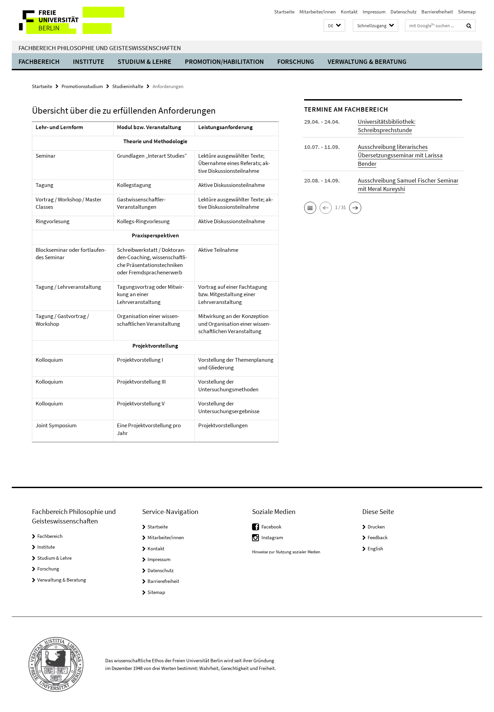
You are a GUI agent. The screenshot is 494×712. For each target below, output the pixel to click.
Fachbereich (38, 61)
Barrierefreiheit (437, 11)
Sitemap (467, 11)
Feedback (377, 537)
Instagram (272, 537)
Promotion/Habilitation (224, 61)
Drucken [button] (376, 526)
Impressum (374, 11)
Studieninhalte (127, 86)
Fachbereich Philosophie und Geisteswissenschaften (99, 48)
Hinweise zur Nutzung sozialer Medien (286, 552)
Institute (88, 61)
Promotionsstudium (82, 86)
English (375, 548)
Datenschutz (403, 11)
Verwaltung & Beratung (367, 61)
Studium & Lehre (144, 61)
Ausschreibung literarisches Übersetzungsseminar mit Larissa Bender (400, 155)
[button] (334, 25)
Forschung (295, 61)
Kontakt (349, 11)
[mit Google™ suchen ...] (469, 25)
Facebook (271, 526)
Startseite (284, 11)
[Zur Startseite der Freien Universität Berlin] (68, 20)
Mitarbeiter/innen (317, 11)
